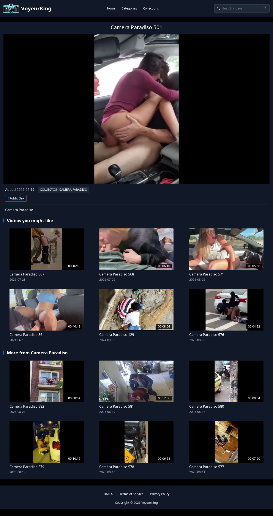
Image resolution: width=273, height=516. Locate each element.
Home (111, 8)
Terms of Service (131, 494)
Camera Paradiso (63, 189)
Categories (129, 8)
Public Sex (16, 198)
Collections (151, 8)
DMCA (108, 494)
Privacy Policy (159, 494)
